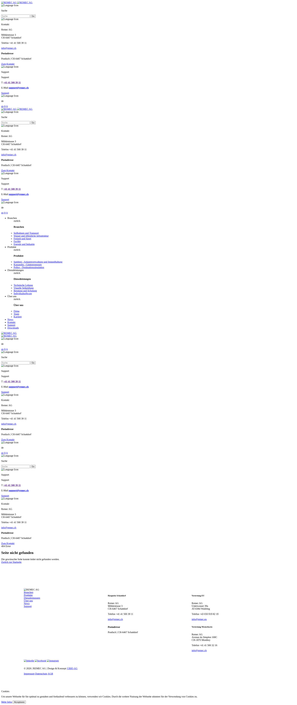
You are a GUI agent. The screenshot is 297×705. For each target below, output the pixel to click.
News (10, 319)
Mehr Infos (6, 702)
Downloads (13, 328)
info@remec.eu (199, 619)
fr (5, 106)
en (2, 106)
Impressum (29, 673)
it (7, 106)
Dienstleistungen (32, 598)
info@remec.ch (8, 48)
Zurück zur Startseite (11, 562)
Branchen (28, 592)
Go (33, 16)
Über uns (28, 600)
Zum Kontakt (7, 64)
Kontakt (11, 322)
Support (5, 93)
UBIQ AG (72, 668)
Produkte (28, 595)
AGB (50, 673)
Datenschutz (41, 673)
